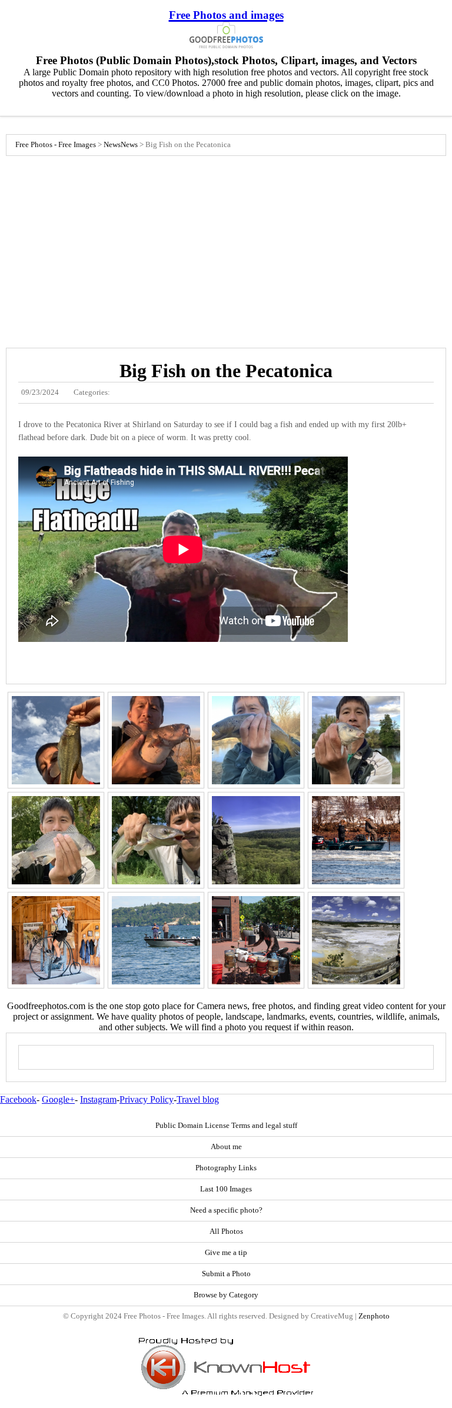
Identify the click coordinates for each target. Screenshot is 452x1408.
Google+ (58, 1099)
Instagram (98, 1099)
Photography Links (226, 1168)
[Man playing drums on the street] (256, 940)
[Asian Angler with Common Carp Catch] (356, 740)
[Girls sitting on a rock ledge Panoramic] (256, 840)
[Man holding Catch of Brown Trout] (256, 740)
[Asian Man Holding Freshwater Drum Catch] (56, 840)
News (112, 145)
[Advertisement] (226, 249)
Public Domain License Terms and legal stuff (226, 1125)
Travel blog (198, 1099)
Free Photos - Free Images (55, 145)
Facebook (18, 1099)
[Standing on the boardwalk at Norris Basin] (356, 940)
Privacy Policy (146, 1099)
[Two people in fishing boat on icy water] (356, 840)
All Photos (226, 1231)
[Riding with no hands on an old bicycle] (56, 940)
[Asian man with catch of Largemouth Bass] (56, 740)
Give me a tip (226, 1253)
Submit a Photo (226, 1274)
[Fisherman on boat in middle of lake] (156, 940)
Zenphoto (374, 1316)
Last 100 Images (226, 1189)
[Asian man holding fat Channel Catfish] (156, 740)
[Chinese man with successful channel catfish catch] (156, 840)
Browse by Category (226, 1295)
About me (226, 1147)
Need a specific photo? (226, 1210)
